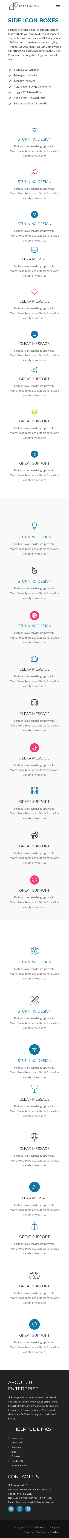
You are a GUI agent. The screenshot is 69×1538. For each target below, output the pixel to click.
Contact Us (18, 1460)
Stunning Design (34, 139)
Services (16, 1447)
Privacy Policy (19, 1465)
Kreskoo (54, 1532)
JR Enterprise (40, 1527)
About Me (17, 1442)
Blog (14, 1451)
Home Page (18, 1437)
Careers (16, 1456)
